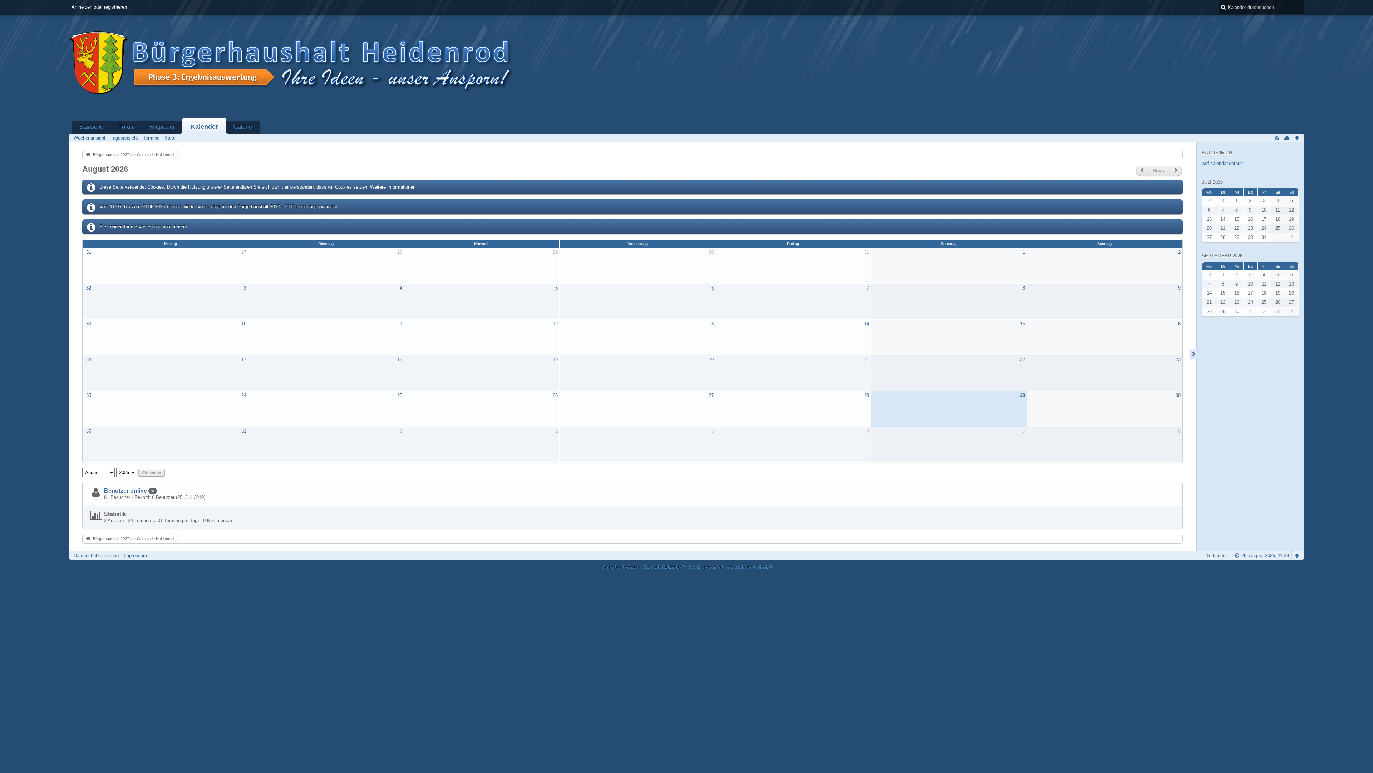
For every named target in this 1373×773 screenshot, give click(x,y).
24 (243, 395)
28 (399, 252)
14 (866, 323)
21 (866, 359)
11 (400, 323)
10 (243, 323)
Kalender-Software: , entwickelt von (686, 567)
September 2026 (1222, 255)
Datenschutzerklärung (96, 555)
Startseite (91, 127)
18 (399, 359)
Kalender (204, 126)
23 (1178, 359)
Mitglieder (162, 127)
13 (711, 323)
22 (1022, 359)
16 (1178, 323)
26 (555, 395)
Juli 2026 (1212, 182)
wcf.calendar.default (1222, 163)
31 (88, 252)
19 (555, 359)
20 (711, 359)
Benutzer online (125, 491)
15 (1022, 323)
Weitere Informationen (392, 187)
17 (243, 359)
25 (399, 395)
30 (711, 252)
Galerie (242, 127)
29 (555, 252)
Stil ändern (1218, 555)
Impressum (135, 555)
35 (88, 395)
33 (88, 323)
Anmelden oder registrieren (99, 7)
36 (88, 431)
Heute (1159, 170)
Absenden (151, 473)
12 (555, 323)
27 (243, 252)
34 (88, 359)
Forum (126, 127)
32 (88, 288)
